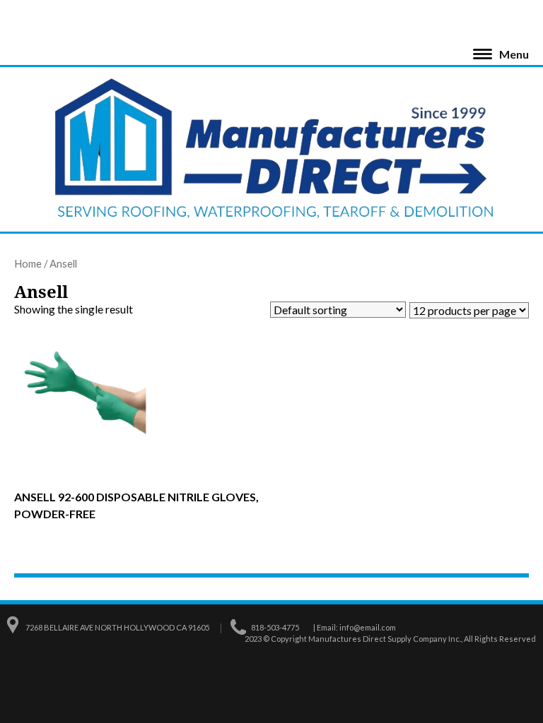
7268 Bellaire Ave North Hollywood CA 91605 (117, 627)
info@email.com (367, 627)
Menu (514, 54)
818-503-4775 (275, 627)
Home (28, 263)
